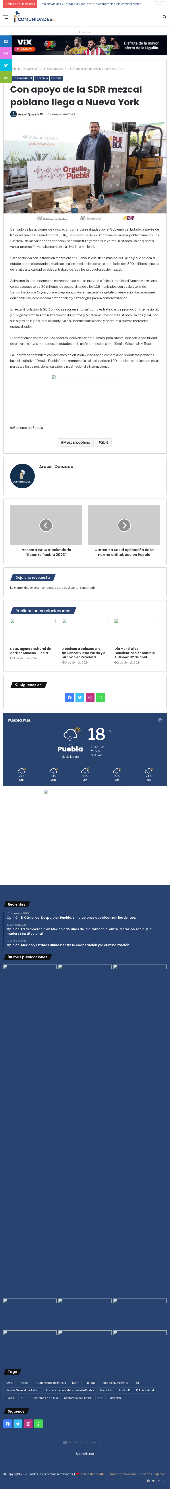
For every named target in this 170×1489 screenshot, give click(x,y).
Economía (41, 78)
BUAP (75, 1382)
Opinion (160, 1474)
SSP (100, 1398)
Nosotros (145, 1474)
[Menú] (5, 18)
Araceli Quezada (28, 114)
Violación (115, 1398)
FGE (137, 1382)
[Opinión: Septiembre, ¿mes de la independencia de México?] (85, 1314)
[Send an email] (41, 114)
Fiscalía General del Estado (23, 1390)
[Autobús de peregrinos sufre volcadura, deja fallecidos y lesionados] (140, 1345)
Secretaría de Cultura (78, 1398)
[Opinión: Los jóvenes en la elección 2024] (30, 1345)
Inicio (17, 68)
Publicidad (85, 32)
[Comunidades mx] (85, 45)
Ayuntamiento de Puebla (50, 1382)
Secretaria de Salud (45, 1398)
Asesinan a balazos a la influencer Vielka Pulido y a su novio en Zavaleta (83, 652)
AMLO (9, 1382)
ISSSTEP (124, 1390)
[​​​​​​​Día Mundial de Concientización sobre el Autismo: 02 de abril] (137, 632)
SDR (104, 442)
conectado (48, 587)
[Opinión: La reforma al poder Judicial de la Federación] (85, 1345)
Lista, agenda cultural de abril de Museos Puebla (30, 650)
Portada (56, 78)
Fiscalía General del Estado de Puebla (70, 1390)
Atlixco (23, 1382)
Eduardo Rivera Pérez (114, 1382)
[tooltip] (6, 41)
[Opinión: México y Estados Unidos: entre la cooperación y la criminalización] (140, 980)
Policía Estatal (145, 1390)
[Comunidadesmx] (35, 17)
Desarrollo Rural (34, 68)
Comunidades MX (92, 1474)
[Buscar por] (164, 18)
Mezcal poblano (76, 442)
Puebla (10, 1398)
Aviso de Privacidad (123, 1474)
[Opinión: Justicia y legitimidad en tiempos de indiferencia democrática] (30, 1314)
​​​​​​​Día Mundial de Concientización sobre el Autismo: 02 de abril (134, 652)
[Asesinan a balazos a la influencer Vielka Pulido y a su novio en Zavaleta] (85, 632)
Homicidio (106, 1390)
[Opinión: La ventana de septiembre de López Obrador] (140, 1314)
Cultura (90, 1382)
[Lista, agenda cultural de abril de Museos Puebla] (33, 632)
